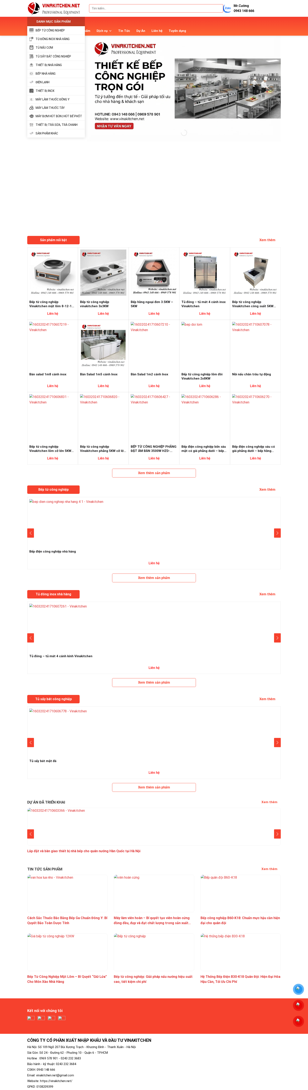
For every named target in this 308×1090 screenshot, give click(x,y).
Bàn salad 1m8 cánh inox (47, 374)
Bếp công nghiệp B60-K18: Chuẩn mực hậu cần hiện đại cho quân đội (240, 920)
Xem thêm (267, 240)
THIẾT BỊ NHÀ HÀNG (49, 65)
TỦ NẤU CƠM (44, 47)
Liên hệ (156, 31)
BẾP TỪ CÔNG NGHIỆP (50, 30)
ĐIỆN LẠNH (42, 82)
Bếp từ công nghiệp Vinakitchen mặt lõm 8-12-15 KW (51, 304)
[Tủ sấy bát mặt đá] (154, 731)
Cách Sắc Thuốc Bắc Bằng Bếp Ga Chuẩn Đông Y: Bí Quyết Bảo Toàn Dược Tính (67, 920)
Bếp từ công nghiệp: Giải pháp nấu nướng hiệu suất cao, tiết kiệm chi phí (153, 979)
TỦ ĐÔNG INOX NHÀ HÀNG (53, 39)
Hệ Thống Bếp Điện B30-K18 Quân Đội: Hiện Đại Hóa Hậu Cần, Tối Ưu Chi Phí (240, 979)
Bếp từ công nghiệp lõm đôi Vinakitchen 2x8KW (202, 376)
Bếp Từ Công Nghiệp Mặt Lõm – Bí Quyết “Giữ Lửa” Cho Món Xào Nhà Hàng (67, 979)
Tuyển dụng (177, 31)
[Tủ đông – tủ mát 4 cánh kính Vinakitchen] (154, 626)
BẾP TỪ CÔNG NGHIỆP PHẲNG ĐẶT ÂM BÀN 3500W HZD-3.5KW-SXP (153, 449)
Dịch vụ (102, 31)
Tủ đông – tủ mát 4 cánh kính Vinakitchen (60, 656)
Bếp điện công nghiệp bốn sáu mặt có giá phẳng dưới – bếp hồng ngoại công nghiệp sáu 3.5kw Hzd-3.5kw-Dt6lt (203, 449)
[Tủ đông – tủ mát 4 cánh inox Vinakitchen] (204, 272)
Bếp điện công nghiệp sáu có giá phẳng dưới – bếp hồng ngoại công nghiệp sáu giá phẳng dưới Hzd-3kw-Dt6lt (253, 449)
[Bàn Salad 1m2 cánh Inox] (154, 345)
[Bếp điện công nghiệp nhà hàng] (154, 522)
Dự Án (140, 31)
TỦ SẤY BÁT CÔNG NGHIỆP (53, 56)
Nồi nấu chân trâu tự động (251, 374)
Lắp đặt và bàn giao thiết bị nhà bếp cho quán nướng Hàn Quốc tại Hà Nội (83, 851)
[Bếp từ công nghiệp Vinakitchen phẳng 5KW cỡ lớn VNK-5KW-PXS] (103, 417)
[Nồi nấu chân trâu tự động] (255, 345)
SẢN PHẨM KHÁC (47, 133)
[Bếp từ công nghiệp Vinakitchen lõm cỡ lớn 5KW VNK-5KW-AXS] (52, 417)
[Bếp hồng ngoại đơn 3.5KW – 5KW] (154, 272)
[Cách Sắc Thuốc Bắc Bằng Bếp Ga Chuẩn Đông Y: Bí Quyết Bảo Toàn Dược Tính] (67, 893)
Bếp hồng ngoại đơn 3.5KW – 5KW (152, 304)
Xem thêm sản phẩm (154, 473)
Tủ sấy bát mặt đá (42, 761)
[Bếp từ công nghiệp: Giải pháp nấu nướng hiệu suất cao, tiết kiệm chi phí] (154, 952)
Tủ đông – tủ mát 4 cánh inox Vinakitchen (203, 304)
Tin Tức (124, 31)
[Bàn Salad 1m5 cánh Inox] (103, 345)
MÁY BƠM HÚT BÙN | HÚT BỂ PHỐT (59, 116)
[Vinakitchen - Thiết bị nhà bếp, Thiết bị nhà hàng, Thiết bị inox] (56, 8)
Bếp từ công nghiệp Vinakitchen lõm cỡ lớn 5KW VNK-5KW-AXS (50, 449)
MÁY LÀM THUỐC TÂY (50, 107)
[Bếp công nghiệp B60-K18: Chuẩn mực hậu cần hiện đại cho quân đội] (241, 893)
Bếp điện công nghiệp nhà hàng (52, 551)
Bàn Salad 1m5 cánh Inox (99, 374)
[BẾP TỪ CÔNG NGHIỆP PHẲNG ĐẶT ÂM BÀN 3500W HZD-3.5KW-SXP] (154, 417)
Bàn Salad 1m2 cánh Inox (149, 374)
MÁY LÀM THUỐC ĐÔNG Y (53, 99)
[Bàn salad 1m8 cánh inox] (52, 345)
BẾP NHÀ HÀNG (46, 73)
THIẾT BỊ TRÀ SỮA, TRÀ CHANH (57, 124)
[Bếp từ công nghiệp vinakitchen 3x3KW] (103, 272)
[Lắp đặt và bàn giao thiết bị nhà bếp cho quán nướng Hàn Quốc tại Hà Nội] (154, 827)
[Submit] (218, 8)
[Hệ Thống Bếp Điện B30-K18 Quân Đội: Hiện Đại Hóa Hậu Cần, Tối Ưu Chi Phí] (241, 952)
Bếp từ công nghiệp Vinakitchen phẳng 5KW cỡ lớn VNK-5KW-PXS (103, 449)
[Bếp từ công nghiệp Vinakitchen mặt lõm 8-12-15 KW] (52, 272)
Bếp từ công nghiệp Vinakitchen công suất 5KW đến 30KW (252, 304)
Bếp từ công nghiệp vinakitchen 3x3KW (94, 304)
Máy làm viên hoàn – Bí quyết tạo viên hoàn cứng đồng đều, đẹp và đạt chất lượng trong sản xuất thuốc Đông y (152, 920)
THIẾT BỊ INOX (45, 90)
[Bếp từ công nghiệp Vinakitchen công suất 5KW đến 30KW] (255, 272)
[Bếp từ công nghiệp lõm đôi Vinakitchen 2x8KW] (204, 345)
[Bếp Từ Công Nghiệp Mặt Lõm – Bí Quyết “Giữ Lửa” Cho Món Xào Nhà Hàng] (67, 952)
